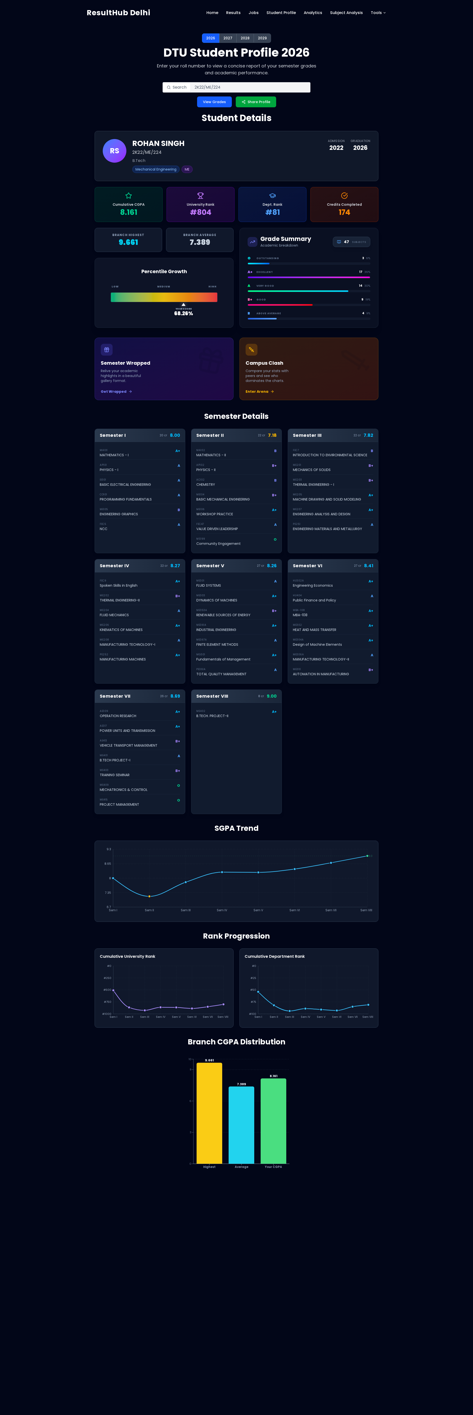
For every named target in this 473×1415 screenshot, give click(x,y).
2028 (245, 38)
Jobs (254, 13)
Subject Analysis (346, 13)
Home (212, 13)
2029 (262, 38)
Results (233, 13)
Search (179, 87)
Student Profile (281, 13)
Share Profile (259, 101)
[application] (236, 881)
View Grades (214, 101)
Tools (376, 13)
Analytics (313, 13)
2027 (227, 38)
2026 (210, 38)
